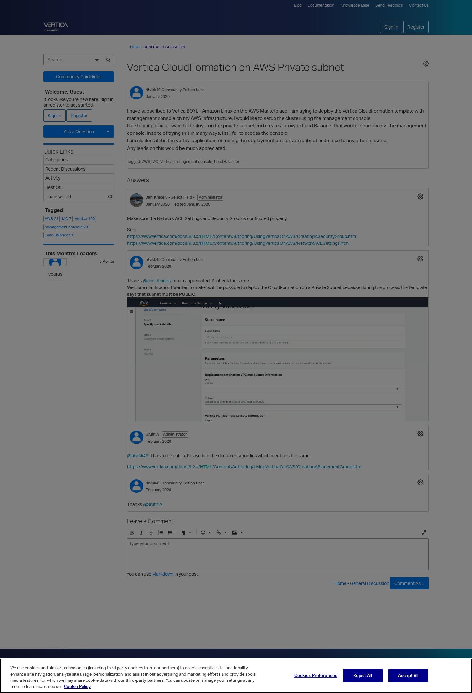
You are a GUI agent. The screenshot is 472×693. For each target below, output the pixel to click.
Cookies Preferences (315, 675)
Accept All (408, 675)
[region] (236, 675)
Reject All (362, 675)
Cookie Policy (77, 686)
